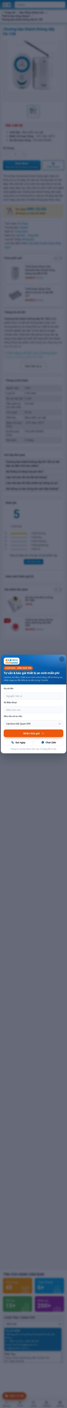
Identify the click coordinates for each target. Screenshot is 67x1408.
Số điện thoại (10, 702)
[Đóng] (62, 659)
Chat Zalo (51, 742)
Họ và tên (8, 688)
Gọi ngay (20, 742)
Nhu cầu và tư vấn (13, 716)
